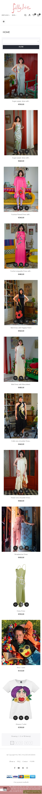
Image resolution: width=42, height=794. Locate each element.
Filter (21, 47)
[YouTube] (19, 768)
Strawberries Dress (21, 554)
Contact (25, 761)
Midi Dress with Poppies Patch (21, 328)
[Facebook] (14, 768)
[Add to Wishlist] (15, 95)
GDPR (32, 761)
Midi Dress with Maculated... (21, 384)
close (3, 790)
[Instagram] (27, 768)
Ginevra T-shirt (21, 724)
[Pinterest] (23, 768)
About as (12, 761)
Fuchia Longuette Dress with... (21, 271)
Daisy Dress (21, 611)
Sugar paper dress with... (21, 101)
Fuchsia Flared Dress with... (21, 214)
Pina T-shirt (21, 668)
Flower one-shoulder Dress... (21, 498)
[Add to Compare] (26, 95)
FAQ (18, 761)
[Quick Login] (28, 15)
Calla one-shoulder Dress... (21, 441)
